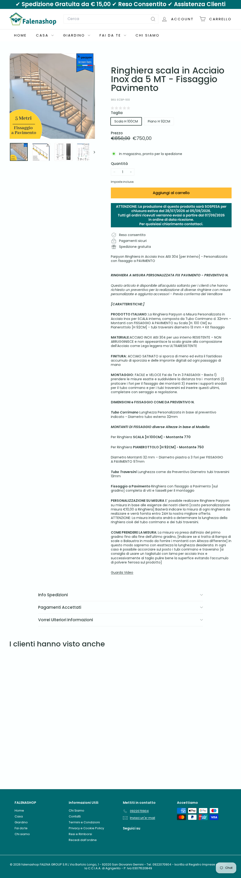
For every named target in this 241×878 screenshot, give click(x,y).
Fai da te (111, 35)
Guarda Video (122, 572)
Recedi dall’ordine (83, 840)
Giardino (75, 35)
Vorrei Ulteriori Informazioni (65, 620)
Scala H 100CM (126, 121)
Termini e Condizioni (84, 822)
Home (20, 35)
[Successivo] (92, 152)
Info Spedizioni (53, 595)
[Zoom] (52, 96)
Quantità (119, 163)
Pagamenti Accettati (59, 607)
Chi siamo (148, 35)
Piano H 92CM (159, 121)
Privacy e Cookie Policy (86, 828)
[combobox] (111, 19)
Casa (43, 35)
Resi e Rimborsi (80, 834)
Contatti (75, 816)
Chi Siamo (76, 810)
